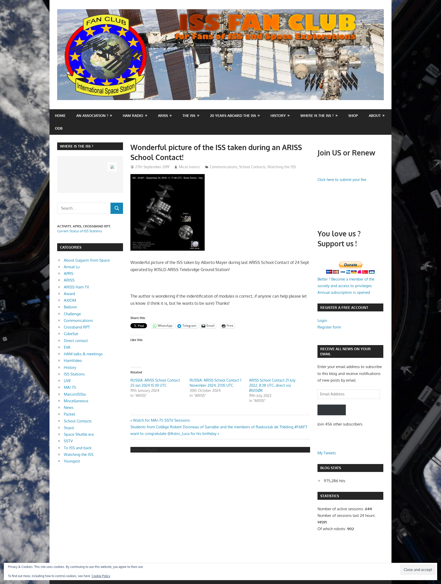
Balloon (70, 307)
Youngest (72, 461)
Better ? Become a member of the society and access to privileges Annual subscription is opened (345, 286)
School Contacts (252, 167)
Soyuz (69, 427)
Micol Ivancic (189, 167)
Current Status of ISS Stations (79, 231)
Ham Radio (133, 115)
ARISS (69, 280)
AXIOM (70, 300)
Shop (353, 115)
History (278, 115)
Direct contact (76, 340)
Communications (223, 167)
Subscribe (331, 409)
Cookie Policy (101, 576)
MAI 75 (70, 387)
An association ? (92, 115)
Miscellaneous (76, 400)
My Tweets (326, 453)
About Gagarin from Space (87, 260)
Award (69, 293)
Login (322, 320)
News (69, 407)
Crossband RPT (77, 327)
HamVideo (73, 360)
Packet (69, 414)
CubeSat (71, 333)
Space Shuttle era (79, 434)
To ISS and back (78, 447)
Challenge (72, 313)
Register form (329, 327)
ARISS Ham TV (76, 287)
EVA (67, 347)
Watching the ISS (281, 167)
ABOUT (375, 115)
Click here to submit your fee (341, 179)
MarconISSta (75, 394)
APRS (68, 273)
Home (60, 115)
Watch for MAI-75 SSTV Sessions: (162, 420)
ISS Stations (74, 374)
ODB (59, 128)
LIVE (67, 380)
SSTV (68, 441)
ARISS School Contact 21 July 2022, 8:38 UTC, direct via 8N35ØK (272, 385)
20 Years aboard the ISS (233, 115)
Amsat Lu (72, 266)
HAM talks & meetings (83, 353)
